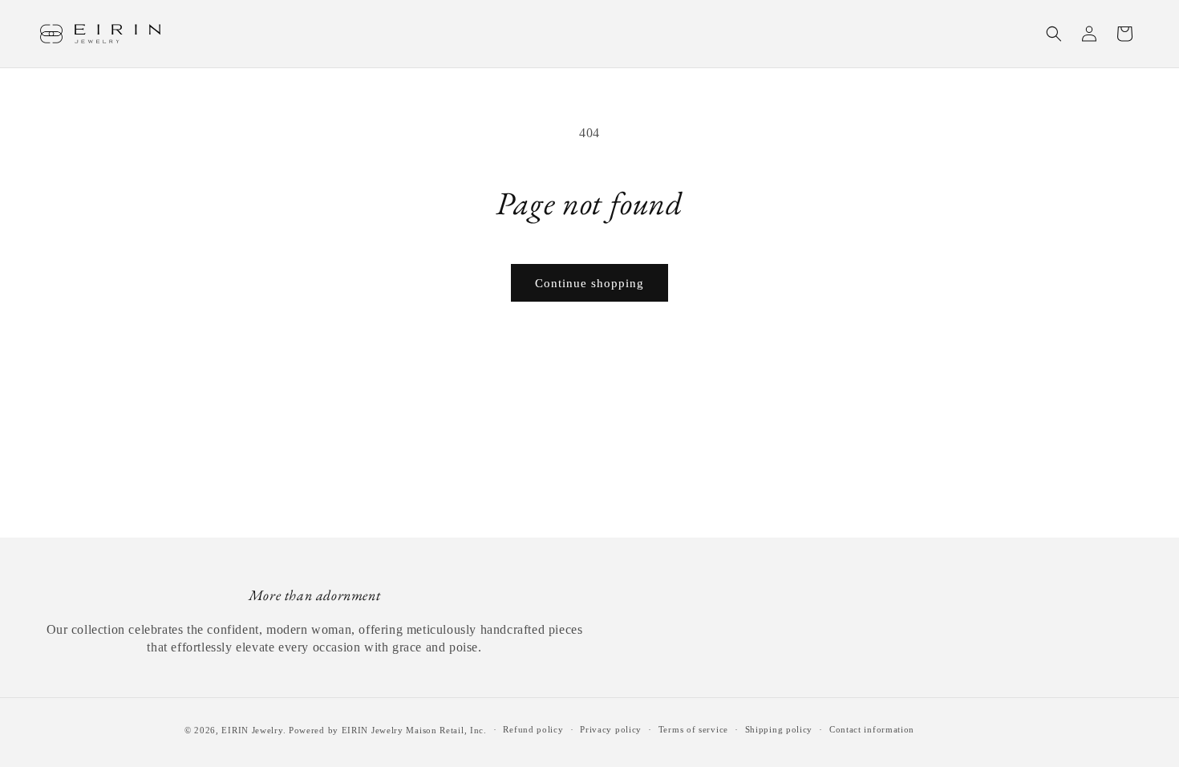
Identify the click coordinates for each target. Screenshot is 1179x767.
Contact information (871, 729)
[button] (1054, 33)
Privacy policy (611, 729)
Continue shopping (589, 283)
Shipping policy (779, 729)
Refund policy (533, 729)
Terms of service (693, 729)
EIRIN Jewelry (251, 730)
